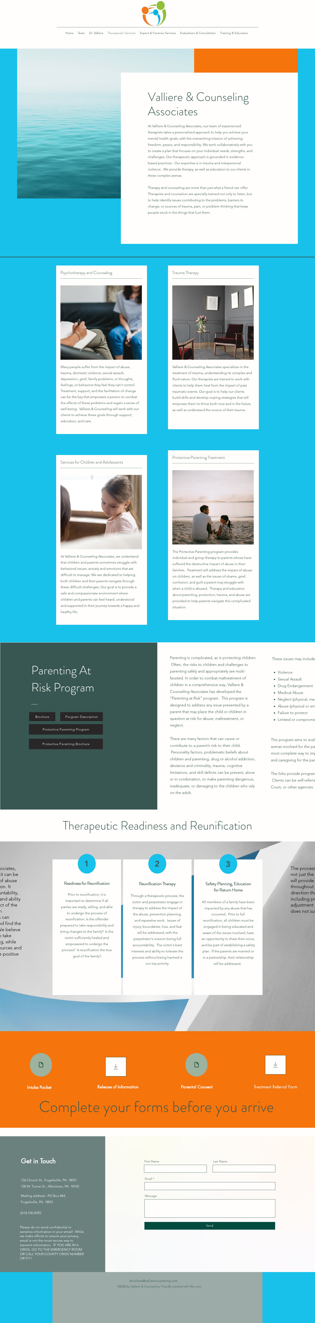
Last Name (220, 1161)
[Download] (115, 1066)
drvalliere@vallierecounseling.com (153, 1281)
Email (148, 1178)
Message (151, 1195)
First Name (151, 1161)
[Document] (41, 1065)
